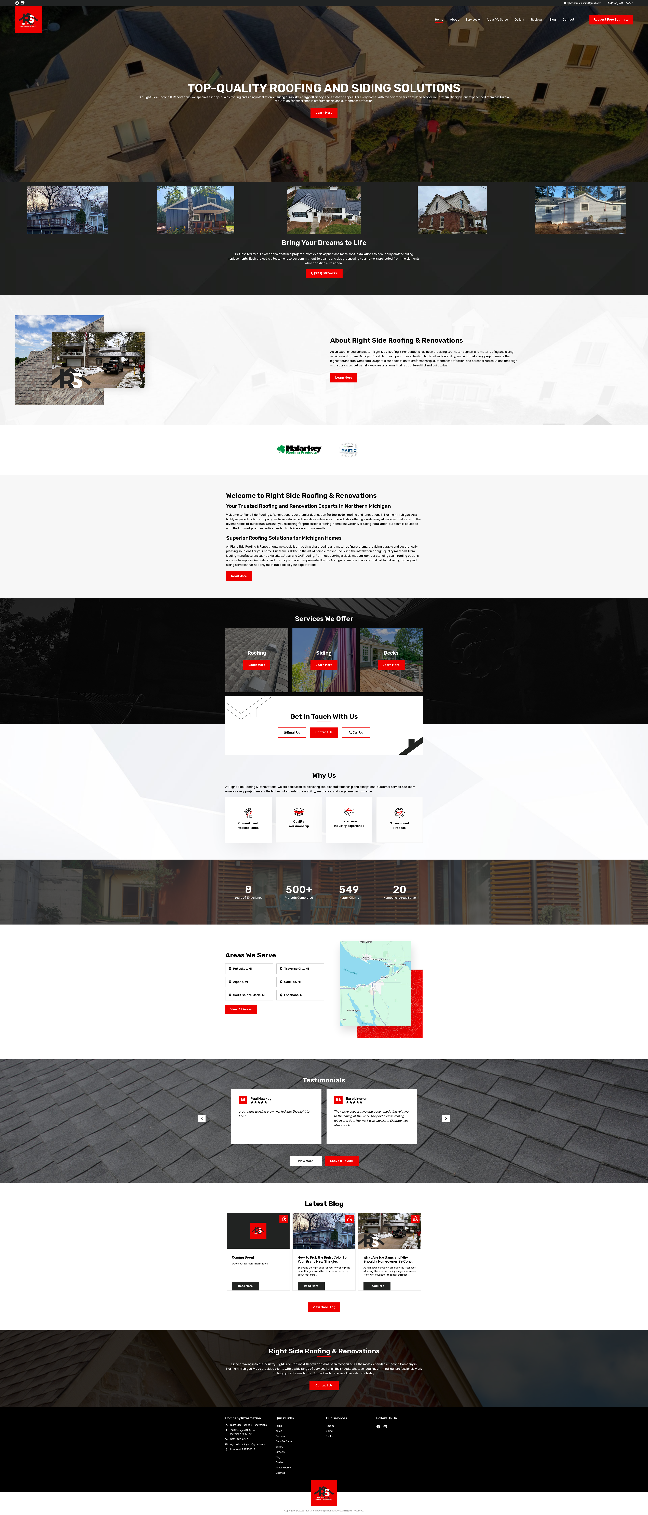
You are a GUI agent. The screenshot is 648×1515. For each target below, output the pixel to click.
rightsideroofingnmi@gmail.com (584, 3)
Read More (245, 1286)
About (279, 1431)
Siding (329, 1431)
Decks (329, 1436)
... (316, 1274)
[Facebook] (17, 3)
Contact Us (324, 732)
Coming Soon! (243, 1257)
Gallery (279, 1446)
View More (305, 1161)
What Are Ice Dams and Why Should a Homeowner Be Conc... (388, 1259)
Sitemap (280, 1472)
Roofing (330, 1425)
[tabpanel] (324, 91)
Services (280, 1436)
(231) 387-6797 (622, 3)
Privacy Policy (283, 1467)
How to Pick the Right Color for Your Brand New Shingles (323, 1259)
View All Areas (241, 1009)
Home (279, 1425)
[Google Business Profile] (22, 3)
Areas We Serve (284, 1441)
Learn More (324, 113)
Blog (278, 1457)
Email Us (293, 732)
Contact (280, 1462)
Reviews (280, 1452)
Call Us (357, 732)
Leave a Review (342, 1161)
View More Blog (324, 1307)
